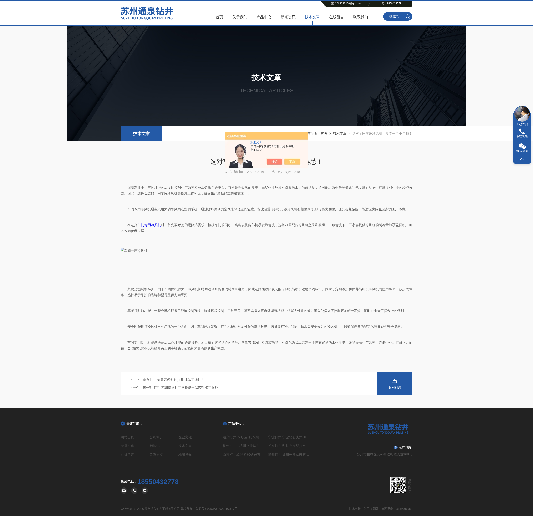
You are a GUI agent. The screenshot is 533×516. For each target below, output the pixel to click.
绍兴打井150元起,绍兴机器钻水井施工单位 (244, 437)
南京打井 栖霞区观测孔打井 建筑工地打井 (173, 380)
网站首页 (127, 437)
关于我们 (239, 17)
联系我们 (360, 17)
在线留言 (336, 17)
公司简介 (156, 437)
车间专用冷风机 (149, 225)
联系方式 (156, 454)
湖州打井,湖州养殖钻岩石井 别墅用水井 (289, 454)
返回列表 (394, 387)
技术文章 (312, 17)
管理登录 (387, 508)
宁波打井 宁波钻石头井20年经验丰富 (289, 437)
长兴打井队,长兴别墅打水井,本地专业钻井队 (289, 446)
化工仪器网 (371, 508)
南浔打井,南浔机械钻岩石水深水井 (244, 454)
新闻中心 (156, 446)
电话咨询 (522, 136)
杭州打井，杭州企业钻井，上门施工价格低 (244, 446)
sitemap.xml (404, 508)
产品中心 (264, 17)
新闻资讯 (288, 17)
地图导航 (185, 454)
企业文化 (185, 437)
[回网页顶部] (522, 159)
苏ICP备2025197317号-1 (223, 508)
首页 (219, 17)
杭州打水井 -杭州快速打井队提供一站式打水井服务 (180, 387)
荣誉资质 (127, 446)
